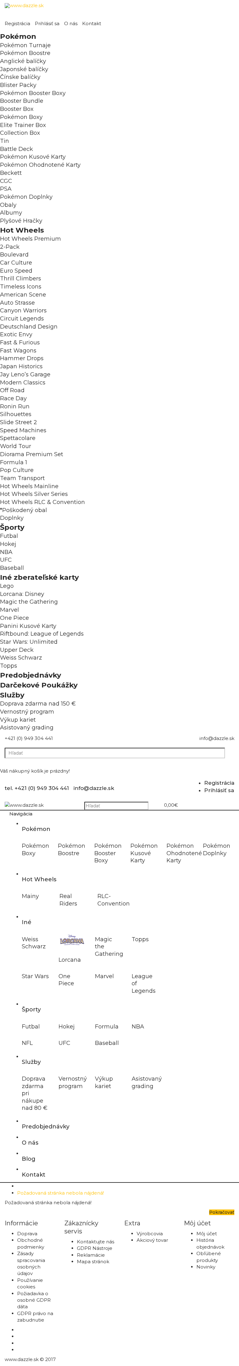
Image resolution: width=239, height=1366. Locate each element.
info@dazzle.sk (216, 738)
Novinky (205, 1267)
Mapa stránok (93, 1261)
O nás (70, 23)
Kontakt (91, 23)
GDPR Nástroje (94, 1248)
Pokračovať (221, 1212)
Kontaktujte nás (95, 1242)
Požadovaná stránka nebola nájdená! (60, 1193)
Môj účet (206, 1234)
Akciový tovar (152, 1240)
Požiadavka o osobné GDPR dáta (34, 1300)
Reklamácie (91, 1255)
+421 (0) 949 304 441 (29, 738)
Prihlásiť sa (47, 23)
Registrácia (17, 23)
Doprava (27, 1234)
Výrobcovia (150, 1234)
